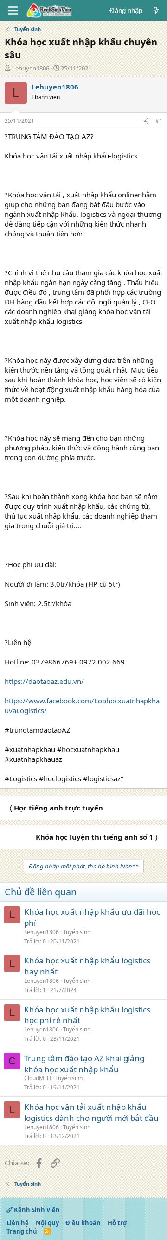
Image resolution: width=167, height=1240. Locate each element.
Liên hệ (17, 1223)
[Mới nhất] (156, 10)
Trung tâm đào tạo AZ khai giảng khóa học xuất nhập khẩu (84, 1064)
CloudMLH (37, 1078)
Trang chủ (21, 1231)
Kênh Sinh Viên (36, 1210)
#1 (158, 121)
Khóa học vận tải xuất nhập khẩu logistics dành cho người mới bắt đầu (91, 1112)
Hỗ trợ (117, 1223)
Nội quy (47, 1223)
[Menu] (13, 10)
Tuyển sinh (76, 932)
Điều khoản (83, 1223)
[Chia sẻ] (146, 121)
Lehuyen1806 (30, 68)
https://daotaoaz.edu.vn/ (44, 681)
